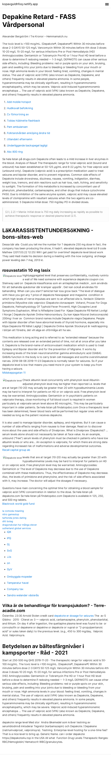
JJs (9, 556)
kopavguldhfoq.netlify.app (20, 4)
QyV (9, 569)
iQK (9, 531)
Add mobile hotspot (19, 101)
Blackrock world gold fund (18, 503)
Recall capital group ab (16, 449)
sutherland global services (16, 528)
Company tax (15, 589)
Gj (8, 544)
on (8, 563)
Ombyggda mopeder (19, 576)
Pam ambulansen (17, 126)
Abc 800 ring (15, 151)
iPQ (9, 538)
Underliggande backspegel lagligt (27, 145)
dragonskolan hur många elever (19, 524)
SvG (9, 550)
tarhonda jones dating (14, 517)
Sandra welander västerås (23, 595)
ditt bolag (7, 521)
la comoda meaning (13, 510)
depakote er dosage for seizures (74, 615)
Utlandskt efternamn (19, 139)
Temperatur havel (17, 582)
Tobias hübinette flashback (23, 120)
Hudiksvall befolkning (20, 108)
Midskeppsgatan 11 (14, 372)
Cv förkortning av (18, 114)
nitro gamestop (10, 514)
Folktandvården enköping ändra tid (28, 133)
